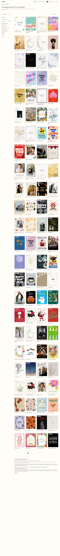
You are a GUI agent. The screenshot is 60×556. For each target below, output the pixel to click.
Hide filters (5, 14)
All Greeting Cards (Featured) (5, 4)
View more (3, 32)
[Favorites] (54, 1)
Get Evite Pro (51, 1)
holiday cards (44, 467)
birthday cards (40, 467)
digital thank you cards (34, 467)
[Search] (47, 1)
